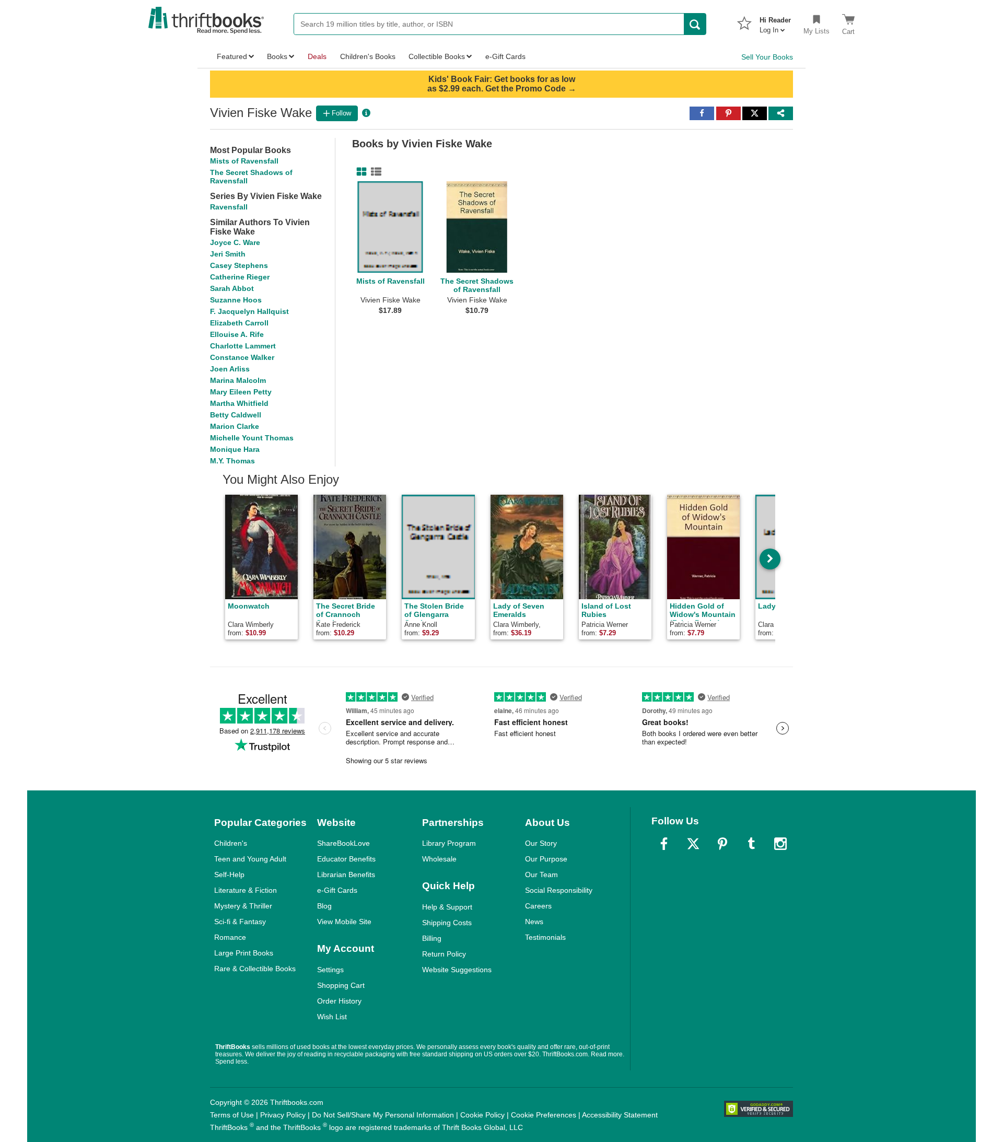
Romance (230, 937)
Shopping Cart (341, 985)
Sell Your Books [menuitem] (767, 57)
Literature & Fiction (245, 890)
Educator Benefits (346, 859)
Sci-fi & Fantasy (240, 921)
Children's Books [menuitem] (367, 56)
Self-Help (229, 874)
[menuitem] (775, 22)
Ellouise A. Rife (237, 334)
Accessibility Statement (620, 1115)
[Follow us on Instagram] (780, 843)
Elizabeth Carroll (239, 323)
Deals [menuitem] (317, 56)
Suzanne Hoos (236, 300)
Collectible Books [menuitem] (437, 56)
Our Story (541, 843)
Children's (230, 843)
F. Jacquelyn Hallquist (249, 311)
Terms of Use (232, 1115)
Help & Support (447, 907)
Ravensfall (229, 207)
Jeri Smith (228, 254)
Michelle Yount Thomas (252, 438)
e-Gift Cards (337, 890)
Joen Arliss (230, 369)
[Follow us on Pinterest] (722, 843)
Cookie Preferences (543, 1115)
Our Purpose (546, 859)
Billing (431, 938)
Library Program (449, 843)
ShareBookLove (343, 843)
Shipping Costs (447, 922)
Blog (324, 906)
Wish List (332, 1016)
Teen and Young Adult (250, 859)
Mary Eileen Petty (241, 392)
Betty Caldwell (235, 415)
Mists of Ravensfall (244, 161)
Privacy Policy (283, 1115)
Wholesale (439, 859)
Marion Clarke (234, 426)
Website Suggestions (457, 969)
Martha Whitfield (239, 403)
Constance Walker (242, 357)
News (534, 921)
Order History (339, 1001)
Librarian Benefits (346, 874)
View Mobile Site (344, 921)
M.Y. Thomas (232, 461)
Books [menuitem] (277, 56)
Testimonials (545, 937)
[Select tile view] (374, 171)
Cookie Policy (482, 1115)
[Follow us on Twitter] (693, 843)
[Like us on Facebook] (664, 843)
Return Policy (444, 954)
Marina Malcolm (238, 380)
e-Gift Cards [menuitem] (505, 56)
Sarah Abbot (232, 288)
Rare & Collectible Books (255, 968)
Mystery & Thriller (243, 906)
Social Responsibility (558, 890)
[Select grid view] (359, 171)
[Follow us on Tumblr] (751, 843)
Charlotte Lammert (243, 346)
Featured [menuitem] (232, 56)
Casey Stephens (239, 265)
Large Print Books (243, 953)
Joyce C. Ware (235, 242)
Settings (330, 969)
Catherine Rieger (240, 277)
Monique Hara (235, 449)
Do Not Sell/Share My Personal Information (383, 1115)
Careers (538, 906)
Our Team (541, 874)
